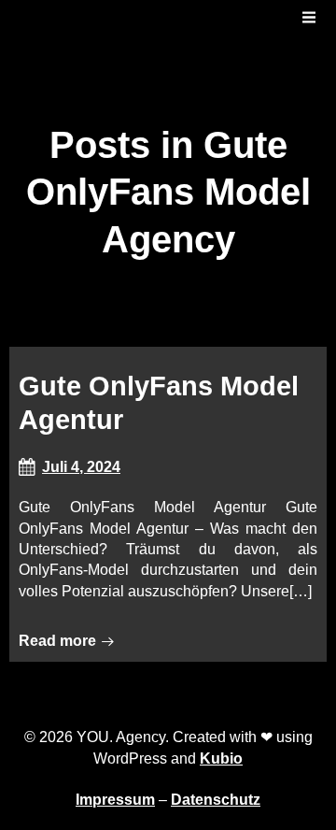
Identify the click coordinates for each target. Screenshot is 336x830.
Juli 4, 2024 (81, 467)
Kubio (221, 758)
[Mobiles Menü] (309, 18)
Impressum (115, 800)
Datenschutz (215, 800)
